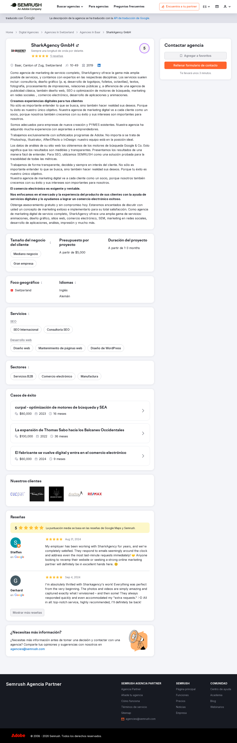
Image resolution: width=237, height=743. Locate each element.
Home (9, 32)
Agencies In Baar (90, 32)
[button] (206, 7)
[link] (99, 6)
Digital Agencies (29, 32)
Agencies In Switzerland (59, 32)
